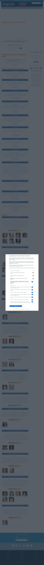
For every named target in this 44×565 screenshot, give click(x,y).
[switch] (33, 272)
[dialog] (22, 282)
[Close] (37, 256)
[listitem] (22, 270)
